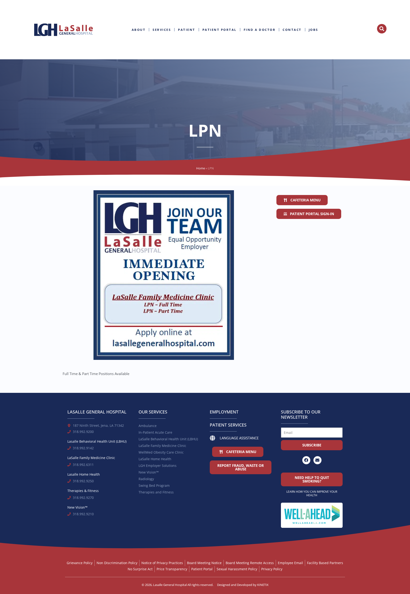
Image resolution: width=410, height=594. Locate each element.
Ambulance (148, 425)
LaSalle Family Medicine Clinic (162, 445)
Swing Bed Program (154, 485)
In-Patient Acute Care (155, 432)
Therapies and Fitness (156, 492)
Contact (292, 30)
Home (200, 168)
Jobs (313, 30)
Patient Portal (219, 30)
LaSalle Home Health (155, 459)
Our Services (153, 412)
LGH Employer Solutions (158, 465)
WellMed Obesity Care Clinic (161, 452)
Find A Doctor (260, 30)
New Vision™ (149, 472)
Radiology (146, 479)
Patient (186, 30)
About (139, 30)
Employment (224, 412)
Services (162, 30)
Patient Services (228, 425)
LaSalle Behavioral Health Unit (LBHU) (168, 439)
